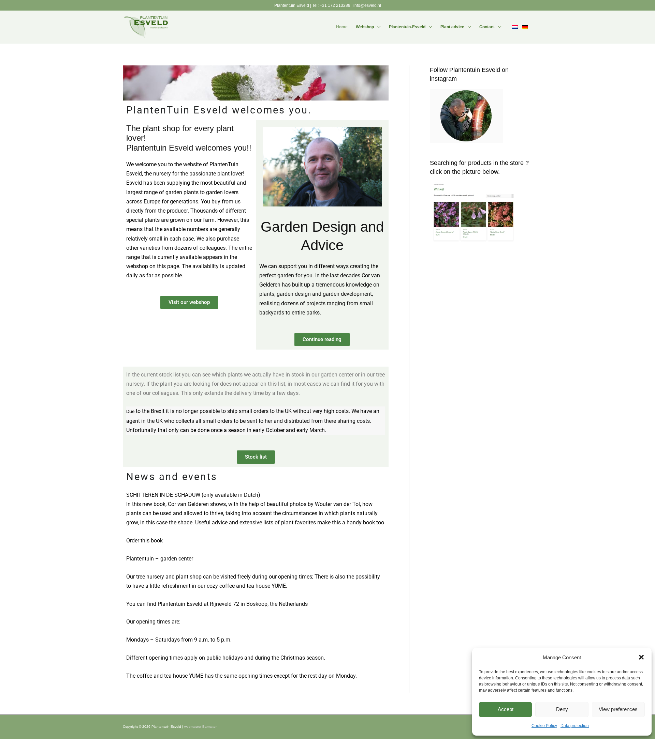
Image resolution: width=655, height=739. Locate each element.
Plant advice (452, 27)
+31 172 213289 (335, 5)
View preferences (618, 709)
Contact (487, 27)
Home (342, 27)
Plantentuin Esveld (292, 5)
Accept (505, 709)
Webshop (365, 27)
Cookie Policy (544, 725)
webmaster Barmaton (201, 726)
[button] (641, 657)
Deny (562, 709)
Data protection (575, 725)
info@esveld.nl (367, 5)
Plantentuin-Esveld (407, 27)
